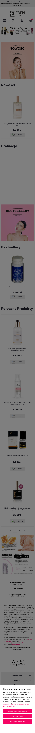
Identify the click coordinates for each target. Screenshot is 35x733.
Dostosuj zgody (17, 716)
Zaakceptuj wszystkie (17, 721)
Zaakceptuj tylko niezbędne (17, 711)
